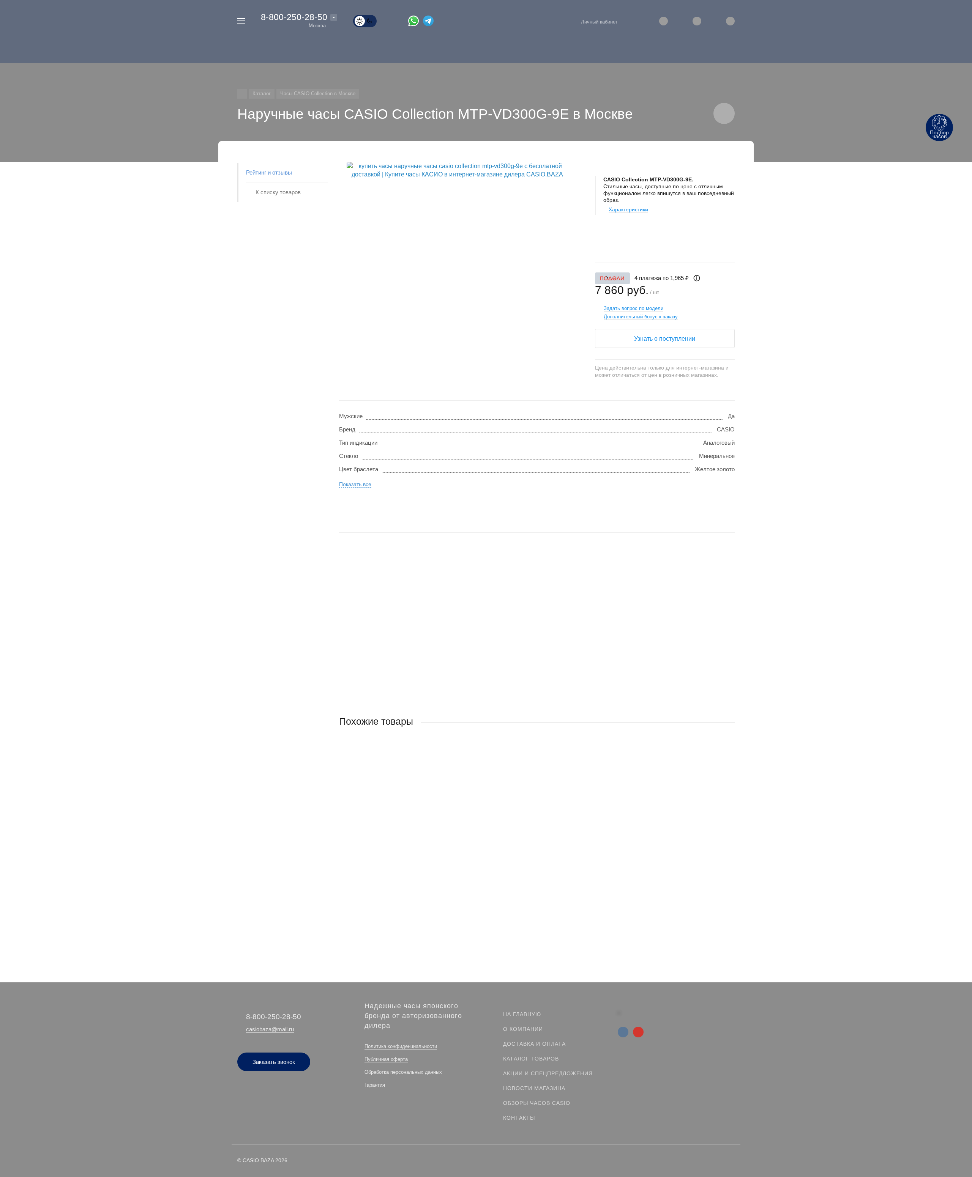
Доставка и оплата (534, 1044)
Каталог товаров (531, 1059)
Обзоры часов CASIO (536, 1103)
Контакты (519, 1118)
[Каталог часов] (242, 94)
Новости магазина (534, 1088)
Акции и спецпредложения (548, 1073)
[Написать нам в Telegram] (430, 20)
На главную (522, 1014)
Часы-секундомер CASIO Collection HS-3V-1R (398, 848)
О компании (523, 1029)
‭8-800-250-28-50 (294, 17)
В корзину (438, 895)
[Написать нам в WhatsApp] (415, 20)
